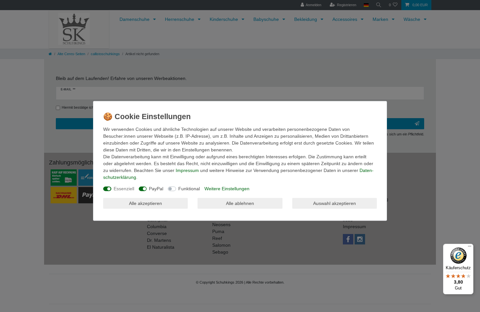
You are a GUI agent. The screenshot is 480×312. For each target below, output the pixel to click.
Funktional (189, 188)
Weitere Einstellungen (226, 188)
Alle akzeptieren (145, 203)
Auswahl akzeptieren (334, 203)
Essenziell (124, 188)
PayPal (156, 188)
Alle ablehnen (240, 203)
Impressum (187, 170)
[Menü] (469, 248)
